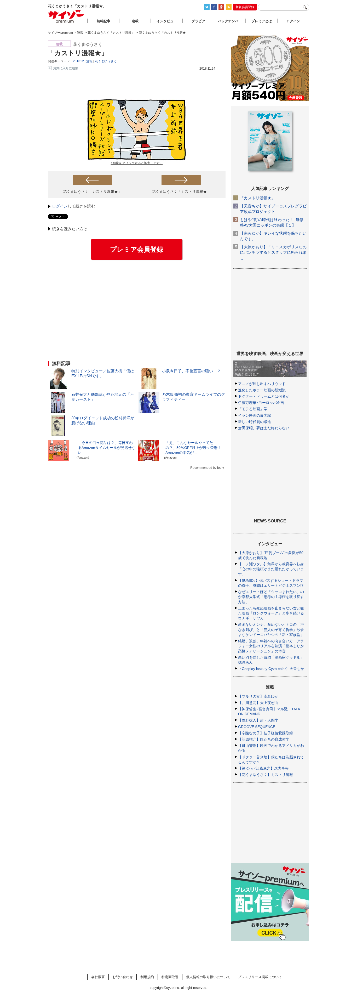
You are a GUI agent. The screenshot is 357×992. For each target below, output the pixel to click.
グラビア (198, 21)
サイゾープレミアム (66, 16)
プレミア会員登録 (136, 249)
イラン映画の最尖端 (254, 415)
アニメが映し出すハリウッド (262, 384)
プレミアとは (261, 21)
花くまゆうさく (106, 61)
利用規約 (147, 977)
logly (220, 468)
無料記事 (103, 21)
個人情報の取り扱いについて (208, 977)
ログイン (60, 206)
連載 (135, 21)
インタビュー (167, 21)
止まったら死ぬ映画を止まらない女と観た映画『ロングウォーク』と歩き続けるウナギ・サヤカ (271, 613)
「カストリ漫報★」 (78, 53)
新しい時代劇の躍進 (254, 422)
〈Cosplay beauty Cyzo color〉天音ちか (271, 669)
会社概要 (98, 977)
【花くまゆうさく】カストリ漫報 (265, 775)
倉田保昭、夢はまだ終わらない (263, 428)
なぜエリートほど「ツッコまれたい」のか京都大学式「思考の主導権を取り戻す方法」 (271, 597)
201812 (78, 61)
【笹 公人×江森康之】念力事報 (263, 768)
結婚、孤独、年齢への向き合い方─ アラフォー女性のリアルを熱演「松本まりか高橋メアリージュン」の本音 (271, 646)
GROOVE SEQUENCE (256, 727)
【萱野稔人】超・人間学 (258, 720)
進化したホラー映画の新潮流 (262, 390)
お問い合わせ (122, 977)
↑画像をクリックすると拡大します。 (137, 163)
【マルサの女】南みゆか (258, 696)
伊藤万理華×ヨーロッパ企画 (261, 403)
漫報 (89, 61)
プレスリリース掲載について (260, 977)
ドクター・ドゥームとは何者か (263, 396)
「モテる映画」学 (252, 409)
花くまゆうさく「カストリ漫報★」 (92, 191)
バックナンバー (230, 21)
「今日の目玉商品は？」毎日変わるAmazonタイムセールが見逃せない (106, 448)
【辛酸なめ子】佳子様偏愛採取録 (265, 733)
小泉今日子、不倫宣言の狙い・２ (191, 371)
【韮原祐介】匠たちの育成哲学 (263, 739)
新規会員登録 (244, 7)
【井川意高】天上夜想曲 (258, 703)
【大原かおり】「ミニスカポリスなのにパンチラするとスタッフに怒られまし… (273, 252)
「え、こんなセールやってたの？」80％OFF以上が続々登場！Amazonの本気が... (193, 448)
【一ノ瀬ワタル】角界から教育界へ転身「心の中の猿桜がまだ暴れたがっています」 (271, 569)
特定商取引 (170, 977)
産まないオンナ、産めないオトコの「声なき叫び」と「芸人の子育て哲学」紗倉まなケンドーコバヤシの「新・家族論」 (271, 629)
